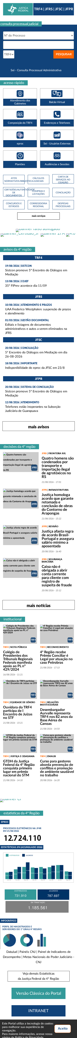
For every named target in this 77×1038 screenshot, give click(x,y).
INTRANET (38, 1011)
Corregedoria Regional (38, 204)
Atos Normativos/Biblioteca (13, 179)
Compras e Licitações (38, 192)
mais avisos (38, 426)
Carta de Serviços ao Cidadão (63, 180)
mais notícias (39, 605)
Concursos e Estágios (14, 204)
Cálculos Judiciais (38, 179)
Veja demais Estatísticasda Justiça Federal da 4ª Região (38, 976)
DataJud (11, 951)
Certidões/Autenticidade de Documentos (13, 193)
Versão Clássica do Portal (38, 993)
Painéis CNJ (28, 951)
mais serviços (38, 215)
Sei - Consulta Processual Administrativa (36, 70)
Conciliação (63, 192)
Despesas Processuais (63, 204)
